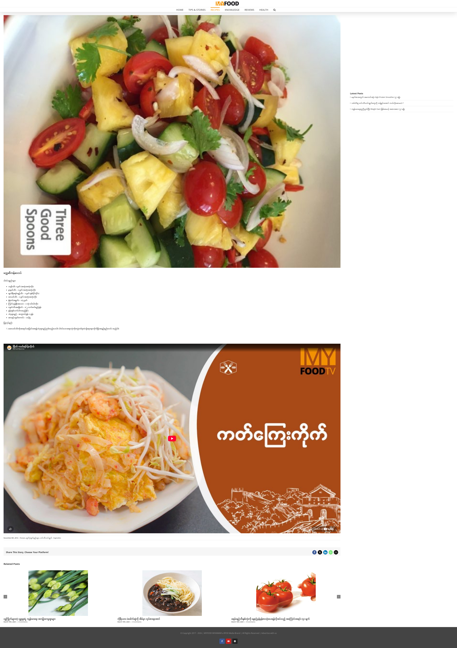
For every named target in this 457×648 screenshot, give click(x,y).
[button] (274, 9)
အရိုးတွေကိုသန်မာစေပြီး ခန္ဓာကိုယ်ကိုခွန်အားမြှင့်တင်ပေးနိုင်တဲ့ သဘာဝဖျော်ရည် (267, 618)
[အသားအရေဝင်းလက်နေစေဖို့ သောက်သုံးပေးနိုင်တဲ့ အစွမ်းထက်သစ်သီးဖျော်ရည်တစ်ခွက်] (58, 571)
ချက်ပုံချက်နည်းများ (32, 538)
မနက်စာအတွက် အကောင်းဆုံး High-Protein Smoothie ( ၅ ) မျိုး (375, 97)
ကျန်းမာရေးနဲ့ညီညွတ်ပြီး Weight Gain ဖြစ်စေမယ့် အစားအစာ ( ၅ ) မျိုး (378, 109)
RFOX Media (229, 633)
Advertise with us (269, 633)
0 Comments (22, 622)
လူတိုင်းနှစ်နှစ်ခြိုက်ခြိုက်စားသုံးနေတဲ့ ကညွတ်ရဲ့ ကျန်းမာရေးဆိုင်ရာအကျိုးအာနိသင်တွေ (156, 618)
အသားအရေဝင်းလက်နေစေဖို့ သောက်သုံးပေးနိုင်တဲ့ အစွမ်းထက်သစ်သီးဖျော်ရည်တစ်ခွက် (43, 618)
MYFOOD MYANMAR (213, 633)
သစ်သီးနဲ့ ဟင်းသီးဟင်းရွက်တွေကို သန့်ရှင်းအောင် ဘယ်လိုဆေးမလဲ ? (377, 103)
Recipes (22, 538)
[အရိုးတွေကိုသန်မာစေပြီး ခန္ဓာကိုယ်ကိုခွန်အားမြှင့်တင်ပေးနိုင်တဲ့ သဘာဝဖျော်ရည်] (286, 571)
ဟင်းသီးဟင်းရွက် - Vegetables (50, 538)
